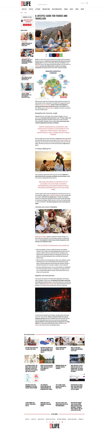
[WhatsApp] (61, 55)
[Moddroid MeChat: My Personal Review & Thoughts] (62, 358)
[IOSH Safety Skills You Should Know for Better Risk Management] (62, 396)
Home (22, 12)
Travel (25, 12)
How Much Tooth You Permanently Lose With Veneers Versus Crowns (31, 386)
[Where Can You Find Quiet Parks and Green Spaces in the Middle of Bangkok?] (46, 358)
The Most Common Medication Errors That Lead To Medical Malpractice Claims (26, 95)
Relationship (24, 41)
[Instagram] (26, 25)
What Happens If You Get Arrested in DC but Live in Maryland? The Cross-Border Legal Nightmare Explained (77, 368)
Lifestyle (23, 75)
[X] (28, 25)
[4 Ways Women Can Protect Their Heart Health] (31, 396)
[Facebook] (24, 25)
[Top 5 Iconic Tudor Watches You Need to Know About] (62, 378)
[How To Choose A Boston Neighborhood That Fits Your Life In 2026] (27, 70)
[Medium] (53, 422)
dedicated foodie (48, 108)
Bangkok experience (50, 283)
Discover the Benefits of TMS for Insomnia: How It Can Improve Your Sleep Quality (47, 350)
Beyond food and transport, (40, 236)
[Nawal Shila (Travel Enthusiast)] (22, 21)
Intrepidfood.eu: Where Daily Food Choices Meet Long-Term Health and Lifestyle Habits (77, 387)
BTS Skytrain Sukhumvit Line (65, 140)
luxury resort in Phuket (45, 104)
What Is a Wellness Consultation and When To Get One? (77, 349)
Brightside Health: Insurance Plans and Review (46, 404)
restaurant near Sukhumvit (54, 195)
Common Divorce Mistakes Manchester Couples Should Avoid (27, 44)
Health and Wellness (26, 92)
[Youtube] (30, 25)
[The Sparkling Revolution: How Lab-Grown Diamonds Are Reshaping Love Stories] (46, 378)
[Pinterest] (57, 55)
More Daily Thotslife (29, 334)
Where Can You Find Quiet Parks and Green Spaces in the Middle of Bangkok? (47, 368)
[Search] (87, 3)
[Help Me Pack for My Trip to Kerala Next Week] (31, 341)
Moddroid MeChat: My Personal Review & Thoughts (61, 367)
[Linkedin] (50, 422)
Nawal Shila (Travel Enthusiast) (28, 20)
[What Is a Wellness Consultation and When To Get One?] (77, 341)
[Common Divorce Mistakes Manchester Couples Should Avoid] (27, 36)
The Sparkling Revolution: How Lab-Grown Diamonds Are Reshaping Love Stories (46, 387)
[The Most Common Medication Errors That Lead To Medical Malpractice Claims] (27, 87)
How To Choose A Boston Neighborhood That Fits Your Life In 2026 (27, 78)
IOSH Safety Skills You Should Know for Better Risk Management (62, 404)
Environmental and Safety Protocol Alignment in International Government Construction (27, 61)
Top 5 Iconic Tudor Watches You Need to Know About (61, 386)
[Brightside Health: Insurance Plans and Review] (46, 396)
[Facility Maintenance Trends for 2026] (62, 341)
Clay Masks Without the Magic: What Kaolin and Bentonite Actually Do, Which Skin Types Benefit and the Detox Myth (31, 368)
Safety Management (26, 58)
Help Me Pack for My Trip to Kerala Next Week (31, 348)
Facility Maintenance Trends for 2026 (61, 348)
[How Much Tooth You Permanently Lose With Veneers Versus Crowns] (31, 378)
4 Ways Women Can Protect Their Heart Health (30, 404)
